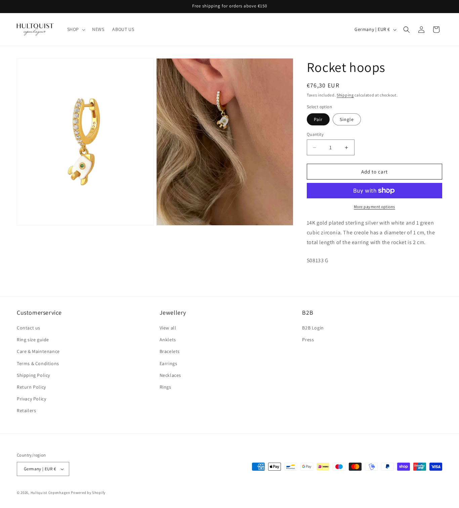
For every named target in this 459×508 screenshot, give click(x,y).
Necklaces (170, 375)
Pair (318, 119)
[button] (75, 29)
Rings (165, 387)
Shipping (345, 94)
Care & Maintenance (38, 351)
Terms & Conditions (38, 363)
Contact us (28, 328)
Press (308, 340)
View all (168, 328)
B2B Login (313, 328)
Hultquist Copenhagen (50, 492)
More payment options (374, 206)
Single (347, 119)
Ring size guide (33, 340)
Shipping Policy (33, 375)
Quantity (315, 134)
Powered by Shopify (88, 492)
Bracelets (170, 351)
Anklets (168, 340)
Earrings (168, 363)
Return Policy (31, 387)
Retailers (26, 410)
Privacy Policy (31, 399)
